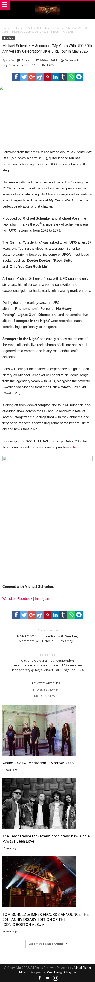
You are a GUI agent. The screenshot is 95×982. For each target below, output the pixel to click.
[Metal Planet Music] (47, 5)
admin (10, 60)
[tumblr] (63, 77)
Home (6, 28)
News (18, 28)
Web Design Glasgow (61, 972)
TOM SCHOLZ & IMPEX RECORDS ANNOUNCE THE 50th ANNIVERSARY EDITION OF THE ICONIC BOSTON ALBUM (45, 919)
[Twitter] (47, 978)
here (76, 447)
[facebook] (16, 77)
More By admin (46, 689)
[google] (32, 77)
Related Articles (46, 683)
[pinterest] (47, 77)
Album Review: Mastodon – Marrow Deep (38, 763)
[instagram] (55, 978)
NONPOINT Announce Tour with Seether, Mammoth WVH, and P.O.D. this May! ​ (47, 636)
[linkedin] (55, 77)
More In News (45, 696)
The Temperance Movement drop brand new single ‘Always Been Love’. (46, 839)
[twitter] (24, 77)
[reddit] (40, 77)
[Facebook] (39, 978)
